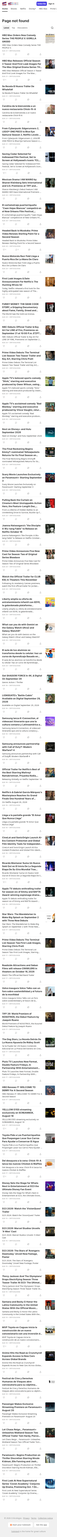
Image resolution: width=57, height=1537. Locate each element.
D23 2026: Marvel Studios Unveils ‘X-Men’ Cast (21, 1230)
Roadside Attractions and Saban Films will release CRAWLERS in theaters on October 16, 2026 (20, 968)
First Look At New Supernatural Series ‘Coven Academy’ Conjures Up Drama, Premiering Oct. (19, 1491)
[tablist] (15, 27)
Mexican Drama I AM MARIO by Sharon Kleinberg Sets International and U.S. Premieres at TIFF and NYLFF (22, 182)
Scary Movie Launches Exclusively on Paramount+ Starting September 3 (22, 477)
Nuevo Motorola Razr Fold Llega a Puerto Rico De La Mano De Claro (20, 258)
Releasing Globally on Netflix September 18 (22, 779)
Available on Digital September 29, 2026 (20, 705)
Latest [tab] (6, 28)
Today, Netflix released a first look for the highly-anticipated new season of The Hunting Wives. (21, 289)
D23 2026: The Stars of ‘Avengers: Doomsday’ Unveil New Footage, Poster (21, 1253)
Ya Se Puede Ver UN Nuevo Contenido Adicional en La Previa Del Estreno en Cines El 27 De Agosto (21, 1047)
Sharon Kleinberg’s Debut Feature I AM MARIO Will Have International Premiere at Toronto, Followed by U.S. (21, 190)
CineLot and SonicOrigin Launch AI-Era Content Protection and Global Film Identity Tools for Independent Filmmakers (22, 840)
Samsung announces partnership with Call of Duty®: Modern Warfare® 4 (21, 746)
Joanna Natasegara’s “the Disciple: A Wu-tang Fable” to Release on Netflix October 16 (21, 528)
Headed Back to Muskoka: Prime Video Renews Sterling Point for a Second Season (20, 233)
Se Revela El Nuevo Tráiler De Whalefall (18, 88)
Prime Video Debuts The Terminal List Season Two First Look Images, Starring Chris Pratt (21, 942)
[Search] (52, 27)
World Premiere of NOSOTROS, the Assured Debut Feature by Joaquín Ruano (22, 1024)
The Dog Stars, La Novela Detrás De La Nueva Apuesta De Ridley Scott (21, 1041)
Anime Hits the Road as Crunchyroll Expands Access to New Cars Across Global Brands (22, 1356)
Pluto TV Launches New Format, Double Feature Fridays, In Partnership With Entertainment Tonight (20, 1065)
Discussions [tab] (22, 28)
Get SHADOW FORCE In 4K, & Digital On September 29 (22, 677)
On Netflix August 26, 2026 (14, 802)
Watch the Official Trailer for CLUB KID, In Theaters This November (21, 578)
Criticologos (14, 51)
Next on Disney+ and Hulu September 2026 (16, 431)
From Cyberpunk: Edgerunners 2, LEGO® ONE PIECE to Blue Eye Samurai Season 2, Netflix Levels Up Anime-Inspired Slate (22, 131)
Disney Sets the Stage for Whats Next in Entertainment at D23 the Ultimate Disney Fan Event (20, 1186)
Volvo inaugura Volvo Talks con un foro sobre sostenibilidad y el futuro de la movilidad (22, 991)
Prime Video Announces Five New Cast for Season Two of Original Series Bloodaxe (21, 554)
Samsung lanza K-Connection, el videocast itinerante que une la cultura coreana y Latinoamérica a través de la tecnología (21, 721)
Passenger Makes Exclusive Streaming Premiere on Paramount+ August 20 (22, 1407)
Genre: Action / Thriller (12, 682)
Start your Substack (21, 1524)
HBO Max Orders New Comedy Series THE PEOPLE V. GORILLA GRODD (19, 38)
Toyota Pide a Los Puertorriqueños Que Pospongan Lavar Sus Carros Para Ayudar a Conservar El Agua (21, 1138)
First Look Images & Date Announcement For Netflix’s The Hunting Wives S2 (20, 281)
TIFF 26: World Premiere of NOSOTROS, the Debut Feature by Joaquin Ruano (20, 1016)
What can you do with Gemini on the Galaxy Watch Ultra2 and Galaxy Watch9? (20, 627)
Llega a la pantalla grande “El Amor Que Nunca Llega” (21, 817)
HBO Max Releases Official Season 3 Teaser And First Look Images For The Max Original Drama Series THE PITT (21, 64)
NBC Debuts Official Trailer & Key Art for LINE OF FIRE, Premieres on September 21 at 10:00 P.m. (21, 338)
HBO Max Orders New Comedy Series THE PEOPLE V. (21, 46)
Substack (15, 1531)
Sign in (51, 4)
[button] (5, 9)
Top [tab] (13, 28)
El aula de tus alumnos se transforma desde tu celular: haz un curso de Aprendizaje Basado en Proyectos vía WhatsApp (22, 653)
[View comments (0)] (16, 54)
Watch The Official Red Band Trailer (18, 975)
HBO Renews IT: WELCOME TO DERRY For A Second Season (19, 1089)
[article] (28, 45)
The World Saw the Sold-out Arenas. (18, 314)
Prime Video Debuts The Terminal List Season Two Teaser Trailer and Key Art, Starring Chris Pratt (21, 355)
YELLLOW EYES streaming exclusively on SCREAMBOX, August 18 (18, 1112)
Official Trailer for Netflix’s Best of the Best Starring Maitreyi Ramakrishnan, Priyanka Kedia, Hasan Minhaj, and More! (21, 772)
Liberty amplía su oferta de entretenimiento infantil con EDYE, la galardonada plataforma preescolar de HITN (21, 602)
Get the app (41, 1524)
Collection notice (45, 1518)
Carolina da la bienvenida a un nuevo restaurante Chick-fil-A (19, 108)
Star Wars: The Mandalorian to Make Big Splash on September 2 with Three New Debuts (20, 917)
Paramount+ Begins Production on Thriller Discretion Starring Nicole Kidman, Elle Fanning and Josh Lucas (21, 1458)
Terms (33, 1518)
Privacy (26, 1518)
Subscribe (42, 4)
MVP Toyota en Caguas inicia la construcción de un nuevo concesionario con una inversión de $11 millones (22, 1330)
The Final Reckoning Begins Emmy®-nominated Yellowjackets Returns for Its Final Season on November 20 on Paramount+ (21, 452)
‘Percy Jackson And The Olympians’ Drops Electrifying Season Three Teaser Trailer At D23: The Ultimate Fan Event (22, 1279)
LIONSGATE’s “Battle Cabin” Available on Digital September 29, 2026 (21, 698)
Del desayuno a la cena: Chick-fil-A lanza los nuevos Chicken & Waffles (22, 1162)
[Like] (4, 54)
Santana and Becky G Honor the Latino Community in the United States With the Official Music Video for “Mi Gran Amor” (20, 1305)
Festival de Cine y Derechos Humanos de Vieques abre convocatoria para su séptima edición (18, 1381)
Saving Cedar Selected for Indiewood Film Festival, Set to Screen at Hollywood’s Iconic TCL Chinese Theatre (20, 157)
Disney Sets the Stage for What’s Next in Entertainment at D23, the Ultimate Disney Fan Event (21, 1194)
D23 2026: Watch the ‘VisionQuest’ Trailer (21, 1210)
